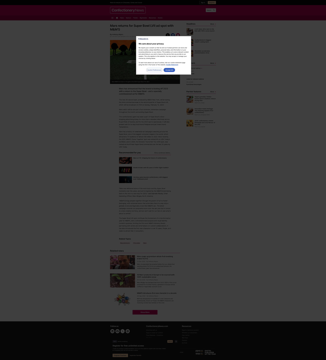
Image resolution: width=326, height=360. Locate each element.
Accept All (169, 70)
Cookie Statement (172, 65)
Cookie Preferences (154, 70)
